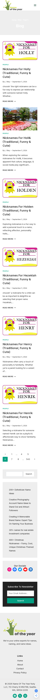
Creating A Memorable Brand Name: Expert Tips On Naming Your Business (21, 520)
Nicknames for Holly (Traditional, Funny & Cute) (17, 73)
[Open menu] (35, 5)
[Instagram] (25, 696)
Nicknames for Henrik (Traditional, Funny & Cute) (18, 416)
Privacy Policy (20, 672)
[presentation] (20, 50)
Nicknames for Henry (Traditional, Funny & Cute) (17, 348)
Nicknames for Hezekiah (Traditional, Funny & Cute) (19, 279)
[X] (20, 696)
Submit (20, 600)
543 (28, 459)
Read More (9, 101)
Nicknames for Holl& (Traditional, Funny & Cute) (17, 141)
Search (29, 474)
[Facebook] (15, 696)
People (6, 64)
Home (20, 660)
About (20, 664)
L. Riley (7, 82)
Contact (20, 668)
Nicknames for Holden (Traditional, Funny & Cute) (18, 210)
